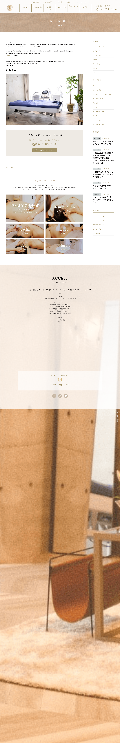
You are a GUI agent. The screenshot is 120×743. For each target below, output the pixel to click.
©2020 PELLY (118, 417)
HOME (8, 42)
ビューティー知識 (98, 220)
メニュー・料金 (98, 98)
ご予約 (95, 116)
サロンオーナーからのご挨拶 (102, 94)
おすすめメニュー (98, 224)
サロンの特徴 (97, 90)
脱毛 (94, 72)
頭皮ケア (96, 68)
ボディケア (96, 51)
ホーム (95, 85)
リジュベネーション (99, 46)
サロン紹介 (96, 233)
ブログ (95, 107)
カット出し (96, 64)
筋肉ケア (96, 59)
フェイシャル (97, 55)
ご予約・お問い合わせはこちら (45, 150)
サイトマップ (97, 120)
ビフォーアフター (98, 111)
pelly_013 (10, 55)
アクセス (96, 103)
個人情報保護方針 (98, 124)
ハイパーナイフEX (99, 216)
